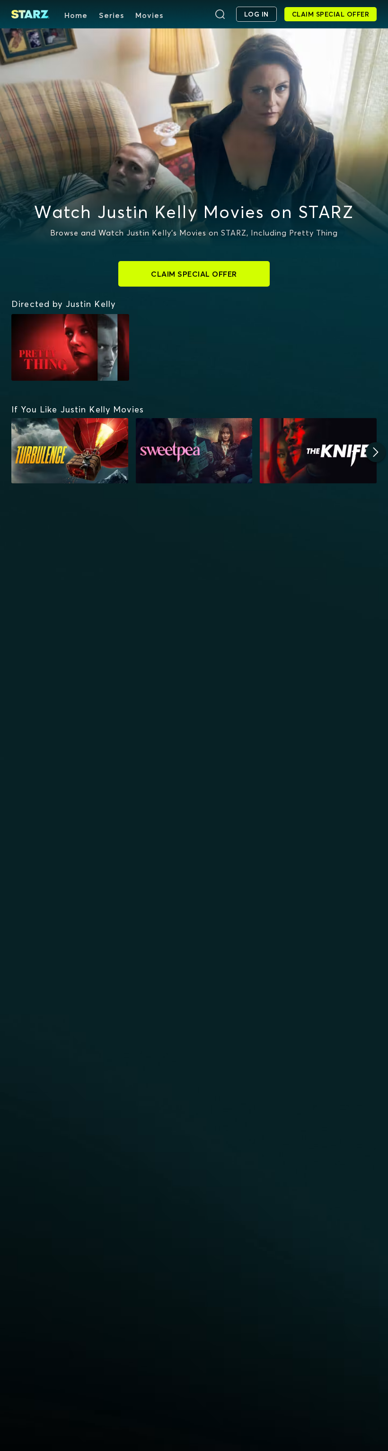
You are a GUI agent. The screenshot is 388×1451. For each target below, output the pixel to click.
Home (76, 15)
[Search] (220, 14)
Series (111, 15)
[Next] (376, 452)
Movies (149, 15)
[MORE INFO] (69, 451)
